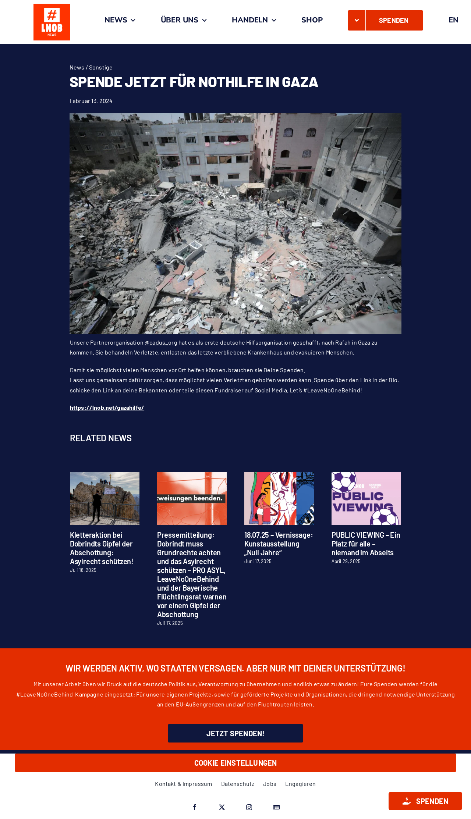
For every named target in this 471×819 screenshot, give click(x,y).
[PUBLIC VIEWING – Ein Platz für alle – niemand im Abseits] (366, 475)
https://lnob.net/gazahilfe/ (107, 407)
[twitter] (222, 807)
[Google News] (276, 807)
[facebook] (194, 807)
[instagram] (249, 807)
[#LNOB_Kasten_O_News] (51, 6)
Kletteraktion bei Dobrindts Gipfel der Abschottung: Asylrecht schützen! (102, 548)
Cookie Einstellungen (235, 762)
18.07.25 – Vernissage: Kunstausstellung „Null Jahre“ (278, 543)
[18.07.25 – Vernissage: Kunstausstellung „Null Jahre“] (279, 475)
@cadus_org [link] (161, 342)
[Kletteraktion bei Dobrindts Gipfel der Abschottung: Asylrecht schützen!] (104, 475)
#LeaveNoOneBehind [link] (331, 390)
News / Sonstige (91, 67)
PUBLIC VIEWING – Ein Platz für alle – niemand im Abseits (366, 543)
